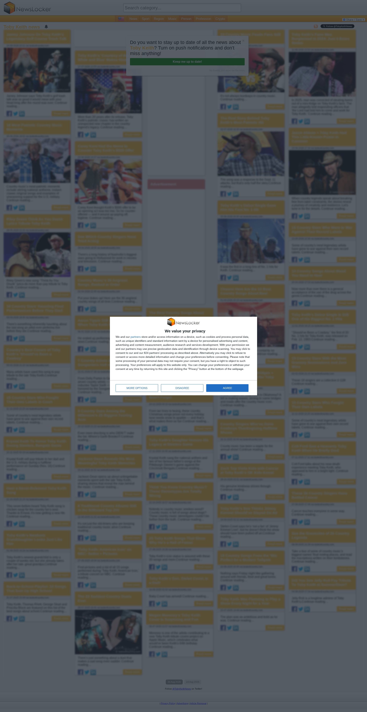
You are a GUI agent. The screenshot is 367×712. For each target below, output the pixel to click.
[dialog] (183, 356)
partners (136, 336)
